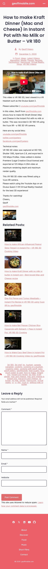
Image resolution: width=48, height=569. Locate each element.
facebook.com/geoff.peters (15, 141)
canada (37, 365)
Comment (6, 409)
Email (4, 463)
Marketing (15, 60)
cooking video (12, 369)
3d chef (18, 365)
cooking (18, 367)
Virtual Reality (37, 62)
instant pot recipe (19, 374)
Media (23, 60)
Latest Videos (33, 58)
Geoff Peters (27, 49)
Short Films (24, 549)
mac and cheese (18, 376)
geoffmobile (22, 371)
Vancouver (25, 62)
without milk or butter (32, 383)
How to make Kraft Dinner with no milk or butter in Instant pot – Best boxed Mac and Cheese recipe (24, 274)
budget (29, 365)
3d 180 (10, 365)
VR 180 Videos (29, 64)
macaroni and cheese (28, 378)
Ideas (23, 58)
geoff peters (10, 371)
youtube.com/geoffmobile (33, 106)
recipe (22, 380)
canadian (9, 367)
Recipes (38, 60)
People (30, 60)
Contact (24, 554)
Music (24, 544)
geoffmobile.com (33, 111)
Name (4, 450)
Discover (24, 535)
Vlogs (19, 64)
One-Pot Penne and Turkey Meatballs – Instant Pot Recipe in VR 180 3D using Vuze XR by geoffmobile (24, 302)
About (24, 530)
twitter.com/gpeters (12, 138)
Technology (13, 62)
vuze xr (25, 382)
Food (17, 58)
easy (40, 369)
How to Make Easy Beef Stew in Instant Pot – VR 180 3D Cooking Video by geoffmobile (25, 354)
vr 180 (18, 382)
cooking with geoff (28, 369)
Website (5, 477)
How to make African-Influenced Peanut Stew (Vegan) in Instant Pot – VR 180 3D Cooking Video (23, 247)
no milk (15, 380)
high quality (34, 371)
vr (13, 382)
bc (24, 365)
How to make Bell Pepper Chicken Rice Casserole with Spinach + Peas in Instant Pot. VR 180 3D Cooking (23, 329)
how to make (30, 373)
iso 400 (32, 374)
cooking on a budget (33, 367)
